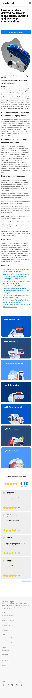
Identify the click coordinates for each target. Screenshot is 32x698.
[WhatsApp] (21, 685)
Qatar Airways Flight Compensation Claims (16, 274)
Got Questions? (5, 650)
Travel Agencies (5, 660)
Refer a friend (5, 662)
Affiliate (4, 658)
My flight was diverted (7, 630)
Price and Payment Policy (8, 642)
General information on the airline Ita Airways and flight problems (15, 76)
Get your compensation (16, 32)
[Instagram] (8, 685)
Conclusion (4, 86)
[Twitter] (12, 685)
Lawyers (4, 665)
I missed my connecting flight (9, 620)
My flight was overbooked (8, 625)
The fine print (5, 640)
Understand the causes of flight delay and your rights (14, 80)
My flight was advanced (7, 627)
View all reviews (26, 581)
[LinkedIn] (16, 685)
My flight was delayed (7, 618)
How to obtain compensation (8, 83)
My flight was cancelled (7, 615)
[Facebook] (4, 685)
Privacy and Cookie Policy (8, 638)
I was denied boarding (7, 623)
